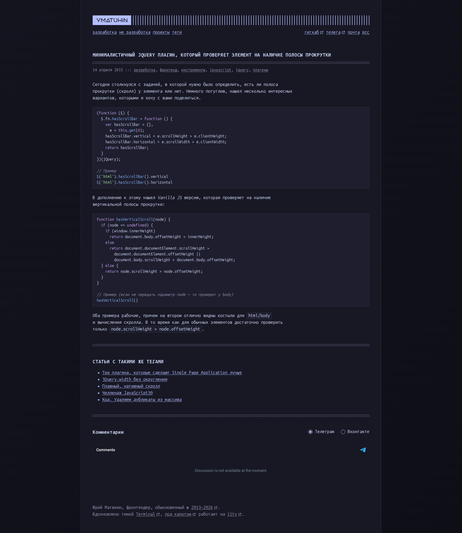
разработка (105, 32)
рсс (365, 32)
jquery (242, 70)
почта (354, 32)
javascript (220, 70)
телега (333, 32)
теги (177, 32)
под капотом (178, 514)
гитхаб (311, 32)
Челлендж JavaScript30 (127, 393)
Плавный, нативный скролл (131, 386)
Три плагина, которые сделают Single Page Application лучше (172, 372)
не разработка (134, 32)
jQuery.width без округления (134, 379)
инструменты (193, 70)
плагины (260, 70)
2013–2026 (202, 507)
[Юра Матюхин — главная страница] (231, 20)
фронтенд (168, 70)
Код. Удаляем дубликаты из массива (142, 399)
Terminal (145, 514)
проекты (161, 32)
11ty (232, 514)
